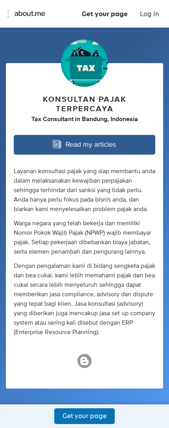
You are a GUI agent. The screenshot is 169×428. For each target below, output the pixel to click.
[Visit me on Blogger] (84, 364)
